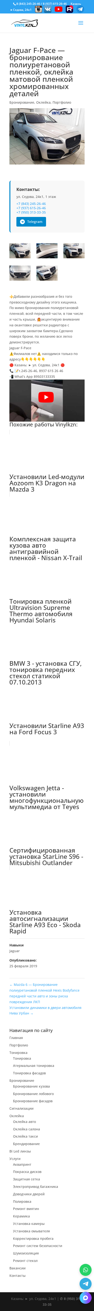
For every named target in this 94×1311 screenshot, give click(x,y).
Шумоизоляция (26, 1253)
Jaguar (14, 951)
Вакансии (17, 1268)
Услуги (14, 1158)
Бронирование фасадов (33, 1101)
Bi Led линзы (20, 1151)
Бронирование (21, 102)
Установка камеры (29, 1223)
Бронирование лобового (33, 1093)
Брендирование (26, 1143)
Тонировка (18, 1052)
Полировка (22, 1201)
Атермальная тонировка (33, 1065)
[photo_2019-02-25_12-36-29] (74, 251)
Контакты (17, 1275)
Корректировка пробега (33, 1238)
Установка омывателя (31, 1231)
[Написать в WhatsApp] (86, 1270)
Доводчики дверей (29, 1194)
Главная (16, 1037)
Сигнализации (21, 1108)
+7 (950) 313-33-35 (31, 212)
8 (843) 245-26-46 (28, 4)
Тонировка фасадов (29, 1073)
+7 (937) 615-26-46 (31, 208)
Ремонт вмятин (26, 1208)
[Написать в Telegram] (86, 1284)
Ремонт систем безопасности (37, 1245)
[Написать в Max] (86, 1298)
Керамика (21, 1216)
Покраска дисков (27, 1171)
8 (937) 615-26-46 (55, 4)
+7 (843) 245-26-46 (31, 204)
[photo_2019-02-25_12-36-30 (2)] (20, 274)
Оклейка (43, 102)
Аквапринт (22, 1164)
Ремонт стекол (25, 1260)
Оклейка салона (26, 1129)
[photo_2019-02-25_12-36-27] (20, 251)
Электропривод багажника (35, 1186)
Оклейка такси (25, 1136)
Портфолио (62, 102)
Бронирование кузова (31, 1086)
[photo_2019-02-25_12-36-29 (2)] (47, 251)
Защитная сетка (26, 1179)
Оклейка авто (24, 1121)
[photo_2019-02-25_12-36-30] (47, 274)
